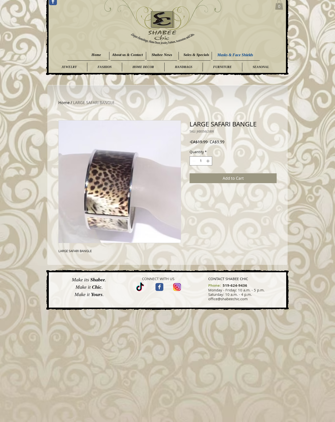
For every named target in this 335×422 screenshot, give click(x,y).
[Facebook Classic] (159, 287)
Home (64, 102)
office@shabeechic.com (228, 298)
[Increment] (208, 161)
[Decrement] (193, 161)
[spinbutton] (200, 161)
